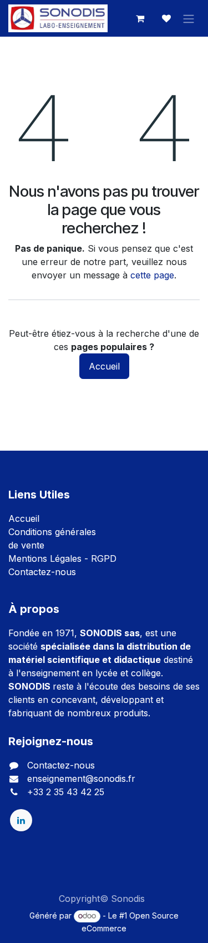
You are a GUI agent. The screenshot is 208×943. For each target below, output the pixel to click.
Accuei (22, 517)
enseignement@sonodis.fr (81, 778)
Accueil (104, 366)
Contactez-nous (42, 571)
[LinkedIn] (21, 820)
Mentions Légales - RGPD (62, 557)
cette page (152, 275)
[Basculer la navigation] (188, 18)
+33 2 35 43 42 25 (65, 791)
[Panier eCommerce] (140, 18)
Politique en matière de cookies (104, 911)
